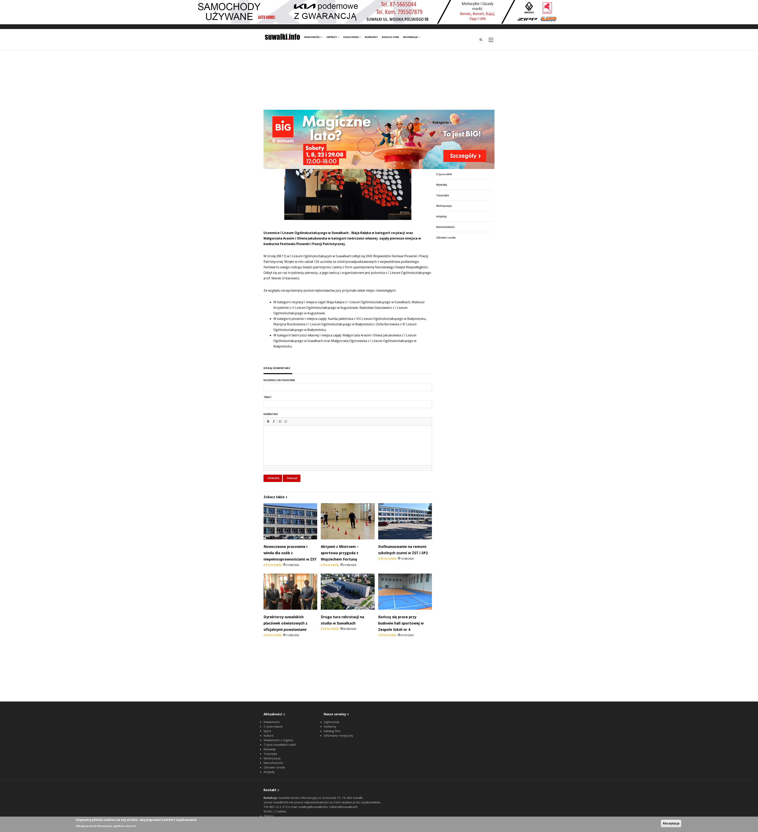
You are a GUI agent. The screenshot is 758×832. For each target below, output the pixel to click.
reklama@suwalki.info (343, 807)
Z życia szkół (273, 565)
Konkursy (371, 37)
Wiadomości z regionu (278, 740)
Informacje (410, 37)
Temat (267, 397)
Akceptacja (671, 823)
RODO (268, 811)
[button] (268, 421)
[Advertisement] (379, 80)
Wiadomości (312, 37)
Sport (267, 731)
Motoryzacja (444, 206)
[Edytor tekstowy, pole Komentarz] (348, 450)
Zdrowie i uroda (445, 237)
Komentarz (271, 414)
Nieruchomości (445, 227)
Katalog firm (390, 37)
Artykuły (441, 216)
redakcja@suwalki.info (312, 807)
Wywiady (441, 184)
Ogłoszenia (351, 37)
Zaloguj (268, 816)
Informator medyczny (338, 735)
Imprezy (332, 37)
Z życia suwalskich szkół (280, 745)
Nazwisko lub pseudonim (279, 380)
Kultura (268, 735)
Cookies (281, 811)
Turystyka (442, 195)
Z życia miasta (273, 726)
